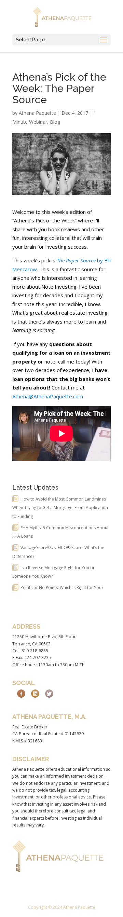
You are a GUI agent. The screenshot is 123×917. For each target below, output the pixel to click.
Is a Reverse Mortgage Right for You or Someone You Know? (53, 572)
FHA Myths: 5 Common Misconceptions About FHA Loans (60, 532)
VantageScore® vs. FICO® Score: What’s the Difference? (58, 552)
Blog (55, 122)
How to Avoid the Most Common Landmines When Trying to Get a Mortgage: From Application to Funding (60, 507)
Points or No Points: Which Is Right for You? (61, 587)
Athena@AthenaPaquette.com (48, 396)
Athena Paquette (37, 113)
